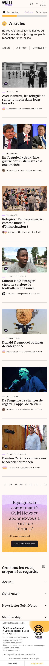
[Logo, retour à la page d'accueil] (7, 5)
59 (16, 484)
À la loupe (21, 48)
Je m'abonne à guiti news (24, 544)
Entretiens (41, 12)
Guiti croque (13, 338)
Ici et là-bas (13, 92)
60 (21, 484)
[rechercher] (4, 12)
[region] (24, 12)
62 (31, 484)
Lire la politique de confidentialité (19, 654)
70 (45, 484)
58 (10, 484)
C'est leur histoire (16, 277)
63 (36, 484)
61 (26, 484)
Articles (29, 12)
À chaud (6, 48)
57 (5, 484)
